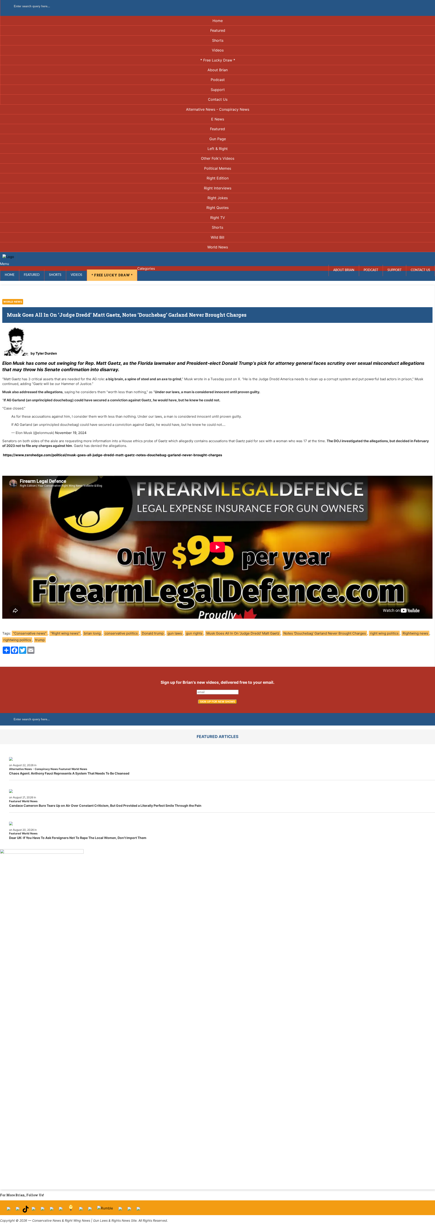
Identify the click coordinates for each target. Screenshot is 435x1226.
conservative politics (121, 633)
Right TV (217, 217)
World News (217, 247)
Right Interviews (217, 188)
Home (218, 20)
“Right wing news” (65, 633)
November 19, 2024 (71, 433)
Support (218, 89)
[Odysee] (120, 1210)
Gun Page (217, 139)
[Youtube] (33, 1210)
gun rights (194, 633)
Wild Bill (217, 237)
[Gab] (81, 1210)
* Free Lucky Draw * (217, 60)
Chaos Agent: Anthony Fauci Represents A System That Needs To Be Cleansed (69, 773)
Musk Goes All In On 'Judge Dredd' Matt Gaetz (242, 633)
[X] (18, 1210)
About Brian (218, 70)
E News (217, 119)
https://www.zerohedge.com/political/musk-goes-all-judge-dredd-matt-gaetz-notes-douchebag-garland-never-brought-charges (112, 455)
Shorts (217, 40)
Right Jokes (218, 198)
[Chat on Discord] (138, 1210)
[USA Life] (90, 1210)
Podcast (218, 79)
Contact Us (217, 99)
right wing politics (384, 633)
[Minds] (71, 1210)
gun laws (175, 633)
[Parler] (43, 1210)
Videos (218, 50)
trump (40, 640)
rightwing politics (17, 640)
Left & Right (218, 148)
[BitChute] (61, 1210)
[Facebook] (9, 1210)
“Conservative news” (29, 633)
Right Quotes (217, 207)
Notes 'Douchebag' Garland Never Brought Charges (324, 633)
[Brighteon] (129, 1210)
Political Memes (217, 168)
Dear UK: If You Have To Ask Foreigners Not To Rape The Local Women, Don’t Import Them (77, 838)
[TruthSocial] (52, 1210)
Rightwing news (415, 633)
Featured (217, 30)
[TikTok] (26, 1210)
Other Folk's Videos (217, 158)
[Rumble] (105, 1210)
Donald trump (153, 633)
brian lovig (92, 633)
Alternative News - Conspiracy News (217, 109)
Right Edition (218, 178)
